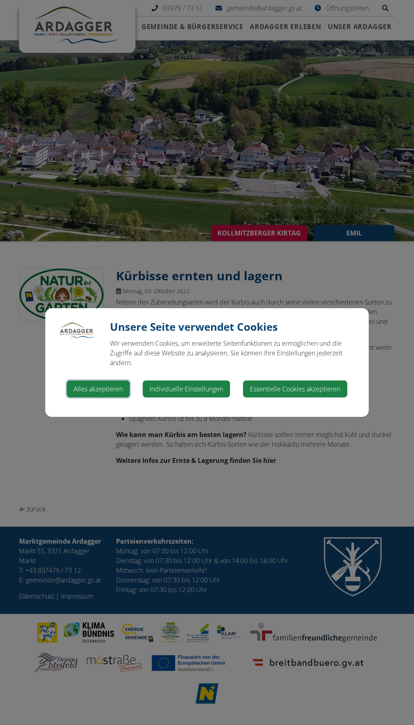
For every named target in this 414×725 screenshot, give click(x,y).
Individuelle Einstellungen (186, 389)
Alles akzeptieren (98, 389)
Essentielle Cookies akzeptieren (295, 389)
